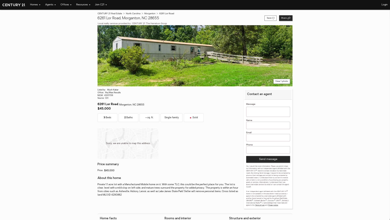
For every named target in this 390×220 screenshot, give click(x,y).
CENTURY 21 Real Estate (110, 14)
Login (385, 5)
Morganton (149, 14)
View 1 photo (281, 81)
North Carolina (133, 14)
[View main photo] (195, 55)
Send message (268, 159)
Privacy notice (273, 205)
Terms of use (259, 205)
